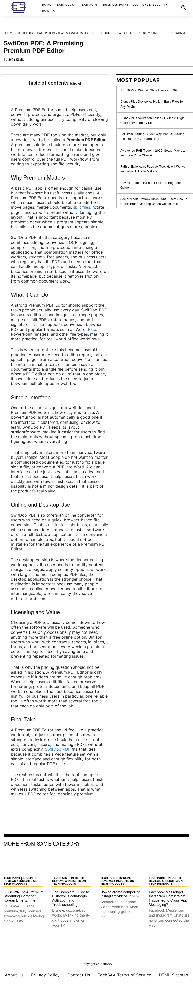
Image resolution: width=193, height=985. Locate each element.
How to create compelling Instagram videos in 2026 (120, 894)
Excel (93, 329)
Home (9, 33)
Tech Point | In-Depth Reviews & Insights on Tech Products (65, 33)
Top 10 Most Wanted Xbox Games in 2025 (149, 90)
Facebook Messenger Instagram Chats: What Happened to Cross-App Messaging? (168, 898)
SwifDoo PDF (57, 749)
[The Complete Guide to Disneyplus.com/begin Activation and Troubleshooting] (72, 863)
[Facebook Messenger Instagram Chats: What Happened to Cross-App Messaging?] (169, 863)
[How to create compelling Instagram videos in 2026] (120, 863)
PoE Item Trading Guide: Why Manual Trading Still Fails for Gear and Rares (152, 136)
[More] (184, 50)
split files (81, 207)
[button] (183, 7)
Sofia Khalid (16, 59)
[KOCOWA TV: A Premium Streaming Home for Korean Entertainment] (24, 863)
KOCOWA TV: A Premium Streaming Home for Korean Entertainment (24, 896)
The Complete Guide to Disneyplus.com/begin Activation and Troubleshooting (70, 898)
